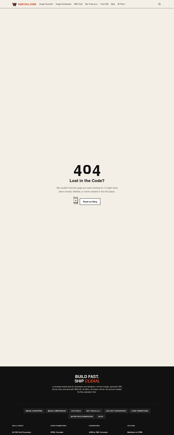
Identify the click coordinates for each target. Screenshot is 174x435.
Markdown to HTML (135, 432)
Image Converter (46, 4)
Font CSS (104, 4)
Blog (113, 4)
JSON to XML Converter (98, 432)
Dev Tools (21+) (91, 4)
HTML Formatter (57, 432)
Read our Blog (90, 201)
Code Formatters (139, 411)
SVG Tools (78, 4)
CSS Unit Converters (116, 411)
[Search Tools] (159, 4)
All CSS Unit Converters (21, 432)
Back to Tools (76, 200)
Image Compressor (63, 4)
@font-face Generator (82, 416)
